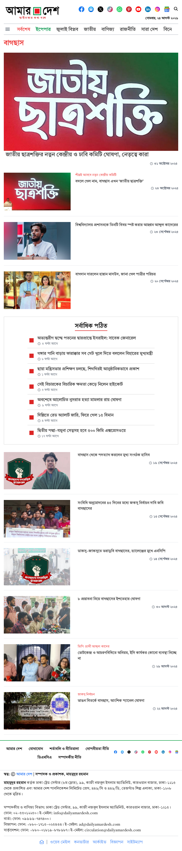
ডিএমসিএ (44, 757)
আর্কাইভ (99, 842)
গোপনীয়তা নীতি (97, 748)
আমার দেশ (14, 748)
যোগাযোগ (36, 748)
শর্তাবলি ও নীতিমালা (64, 748)
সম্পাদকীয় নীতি (69, 757)
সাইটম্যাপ (135, 842)
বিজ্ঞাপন (116, 842)
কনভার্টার (81, 842)
